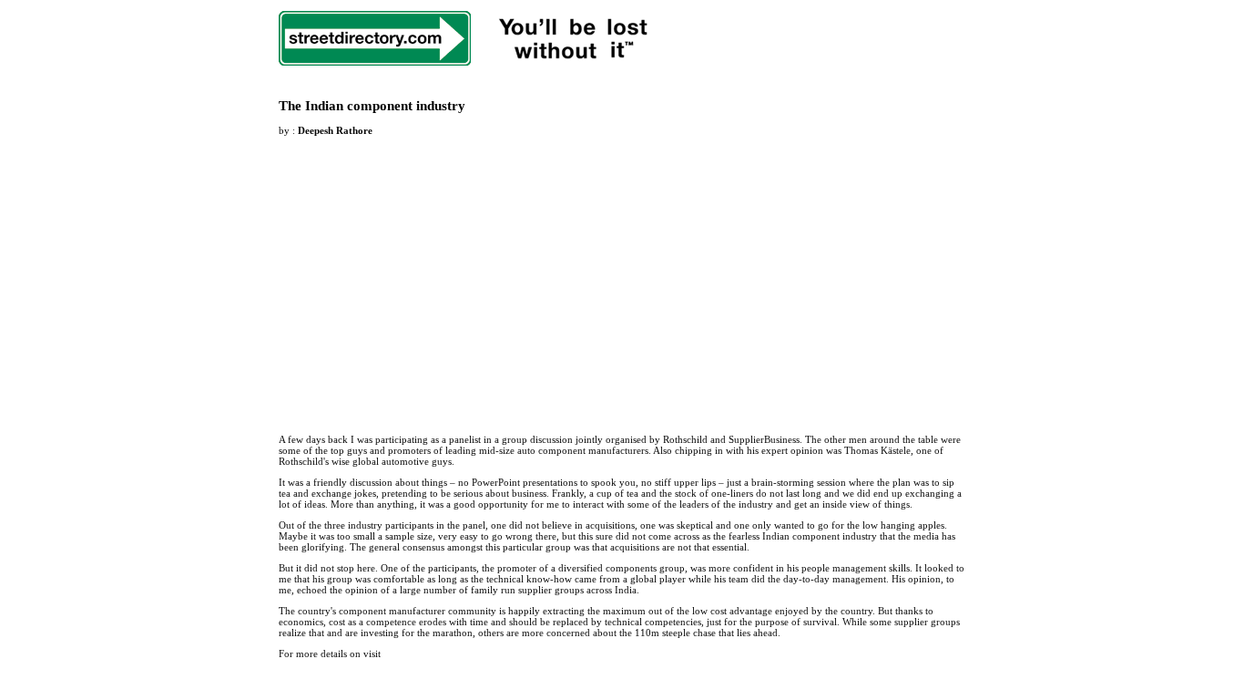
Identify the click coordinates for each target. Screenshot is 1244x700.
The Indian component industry (372, 105)
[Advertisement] (432, 274)
